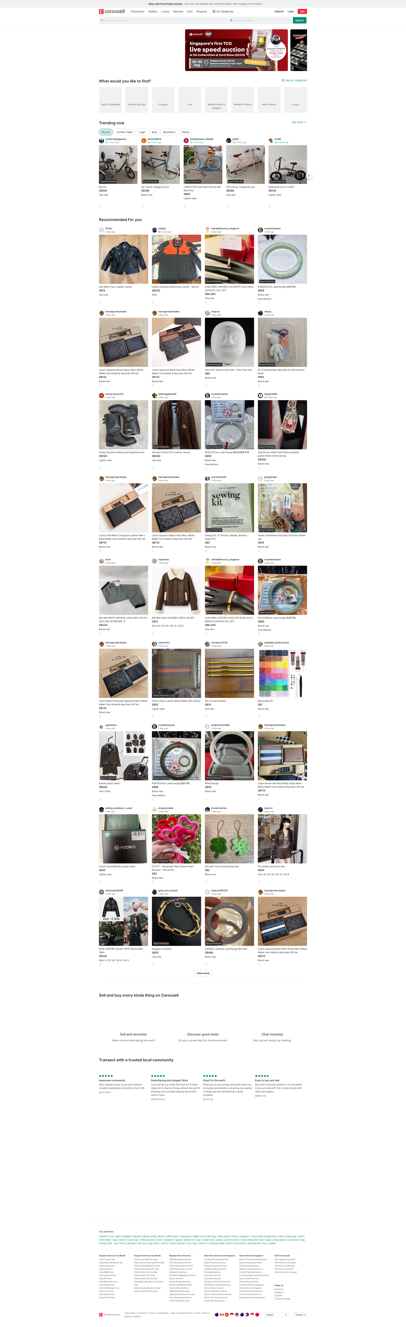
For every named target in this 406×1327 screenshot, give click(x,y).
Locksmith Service (212, 1278)
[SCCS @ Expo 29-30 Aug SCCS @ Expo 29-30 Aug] (236, 50)
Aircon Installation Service (215, 1291)
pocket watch (231, 1239)
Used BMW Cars (106, 1272)
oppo (269, 1239)
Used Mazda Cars (107, 1294)
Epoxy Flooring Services (215, 1262)
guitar (179, 1239)
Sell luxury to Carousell (285, 1266)
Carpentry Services (177, 1272)
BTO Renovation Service (180, 1262)
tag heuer (154, 1243)
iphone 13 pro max (128, 1239)
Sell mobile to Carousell (285, 1259)
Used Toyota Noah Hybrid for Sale (149, 1262)
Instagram (279, 1292)
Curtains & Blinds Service (215, 1269)
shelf (300, 1236)
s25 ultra (142, 1243)
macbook (293, 1239)
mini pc (164, 1243)
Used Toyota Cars (107, 1259)
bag (115, 1239)
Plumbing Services (212, 1272)
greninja (131, 1243)
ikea (264, 1243)
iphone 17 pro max (187, 1243)
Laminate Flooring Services (216, 1259)
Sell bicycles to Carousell (286, 1272)
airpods (137, 1236)
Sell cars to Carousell (284, 1269)
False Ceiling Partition (179, 1288)
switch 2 (203, 1243)
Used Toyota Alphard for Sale (147, 1266)
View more (203, 973)
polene (272, 1243)
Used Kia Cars (105, 1278)
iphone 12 (189, 1239)
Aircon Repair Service (213, 1288)
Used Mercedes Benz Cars (111, 1262)
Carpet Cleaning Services (250, 1262)
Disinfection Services (248, 1281)
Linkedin (278, 1295)
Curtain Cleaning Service (250, 1272)
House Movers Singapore (250, 1288)
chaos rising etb (249, 1239)
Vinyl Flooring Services (179, 1300)
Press (152, 1313)
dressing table (217, 1243)
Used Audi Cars (106, 1269)
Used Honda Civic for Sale (145, 1272)
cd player (244, 1236)
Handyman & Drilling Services (217, 1281)
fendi (229, 1243)
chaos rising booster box (263, 1236)
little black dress (116, 1243)
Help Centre (130, 1313)
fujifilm (196, 1236)
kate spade (224, 1236)
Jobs (173, 1313)
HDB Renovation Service (180, 1259)
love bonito (239, 1243)
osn (203, 1236)
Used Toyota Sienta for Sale (146, 1269)
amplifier (126, 1236)
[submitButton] (299, 20)
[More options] (100, 206)
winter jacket (253, 1243)
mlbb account (148, 1239)
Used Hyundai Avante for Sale (147, 1288)
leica (261, 1239)
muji (198, 1239)
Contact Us (142, 1313)
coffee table (172, 1236)
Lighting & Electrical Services (182, 1294)
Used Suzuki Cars (107, 1297)
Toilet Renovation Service (180, 1269)
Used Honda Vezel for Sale (146, 1278)
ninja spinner (280, 1239)
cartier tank (208, 1239)
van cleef (115, 1236)
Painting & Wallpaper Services (182, 1275)
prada (219, 1239)
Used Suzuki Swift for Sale (146, 1291)
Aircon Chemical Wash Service (217, 1294)
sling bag (291, 1236)
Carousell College (282, 1299)
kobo (234, 1236)
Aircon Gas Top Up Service (216, 1297)
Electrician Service (212, 1275)
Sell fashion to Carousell (285, 1262)
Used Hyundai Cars (107, 1275)
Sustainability (163, 1313)
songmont (169, 1239)
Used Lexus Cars (106, 1291)
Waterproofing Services (179, 1291)
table (173, 1243)
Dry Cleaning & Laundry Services (254, 1275)
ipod (159, 1239)
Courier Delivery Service (250, 1294)
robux (281, 1236)
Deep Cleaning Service (214, 1300)
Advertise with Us (185, 1313)
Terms (197, 1313)
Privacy (205, 1313)
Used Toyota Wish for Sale (145, 1259)
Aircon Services (176, 1278)
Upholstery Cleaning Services (217, 1285)
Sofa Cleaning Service (249, 1266)
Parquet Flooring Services (215, 1266)
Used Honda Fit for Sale (144, 1275)
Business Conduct (133, 1316)
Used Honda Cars (107, 1266)
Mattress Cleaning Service (251, 1269)
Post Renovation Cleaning (250, 1291)
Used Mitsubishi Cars (108, 1281)
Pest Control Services (249, 1278)
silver (161, 1236)
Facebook (279, 1289)
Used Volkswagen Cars (109, 1288)
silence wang (149, 1236)
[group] (203, 50)
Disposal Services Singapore (252, 1297)
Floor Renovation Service (180, 1297)
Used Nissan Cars (107, 1285)
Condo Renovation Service (181, 1266)
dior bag (211, 1236)
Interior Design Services (179, 1281)
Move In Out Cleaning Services (253, 1259)
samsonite (185, 1236)
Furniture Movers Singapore (251, 1285)
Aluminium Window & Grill (180, 1285)
